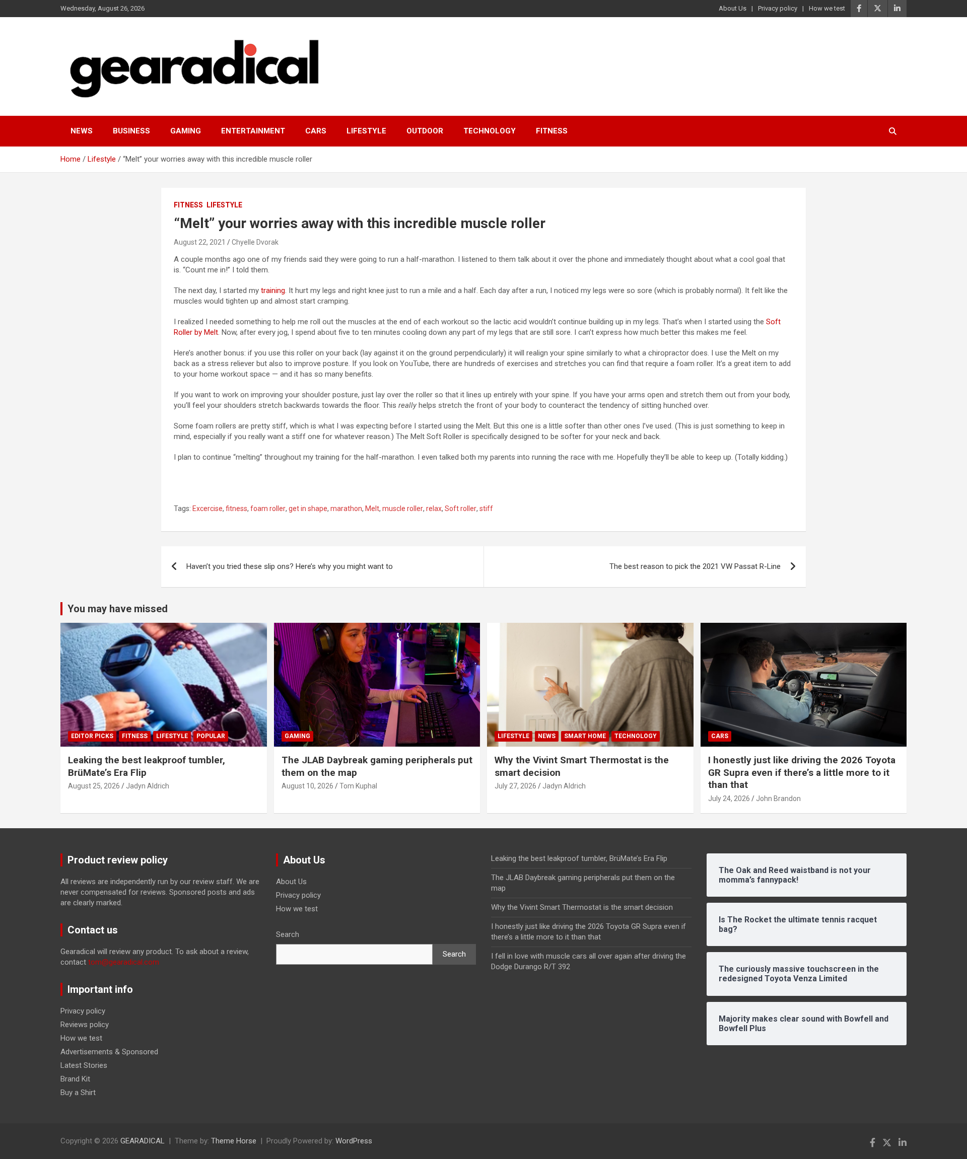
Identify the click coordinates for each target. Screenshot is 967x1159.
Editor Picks (92, 736)
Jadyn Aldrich (147, 786)
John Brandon (778, 798)
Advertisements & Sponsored (109, 1051)
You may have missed (117, 609)
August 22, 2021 (200, 242)
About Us (732, 8)
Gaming (185, 130)
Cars (315, 130)
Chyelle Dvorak (255, 242)
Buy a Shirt (78, 1092)
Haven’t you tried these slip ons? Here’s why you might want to (289, 566)
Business (131, 130)
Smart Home (585, 736)
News (82, 130)
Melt (372, 508)
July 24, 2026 (729, 798)
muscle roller (402, 508)
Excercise (207, 508)
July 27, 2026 (515, 786)
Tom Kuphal (358, 786)
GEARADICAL (142, 1140)
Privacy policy (777, 8)
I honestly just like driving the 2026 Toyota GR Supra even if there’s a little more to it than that (801, 772)
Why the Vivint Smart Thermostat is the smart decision (582, 907)
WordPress (353, 1140)
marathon (346, 508)
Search (287, 934)
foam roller (268, 508)
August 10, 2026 (307, 786)
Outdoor (424, 130)
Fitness (552, 130)
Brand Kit (75, 1078)
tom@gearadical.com (123, 962)
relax (434, 508)
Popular (210, 736)
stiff (486, 508)
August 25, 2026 (94, 786)
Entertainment (253, 130)
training (273, 290)
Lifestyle (366, 130)
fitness (236, 508)
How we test (827, 8)
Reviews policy (84, 1024)
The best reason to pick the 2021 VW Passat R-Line (695, 566)
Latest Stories (83, 1065)
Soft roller (460, 508)
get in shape (308, 508)
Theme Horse (233, 1140)
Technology (489, 130)
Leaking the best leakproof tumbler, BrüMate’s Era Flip (579, 858)
